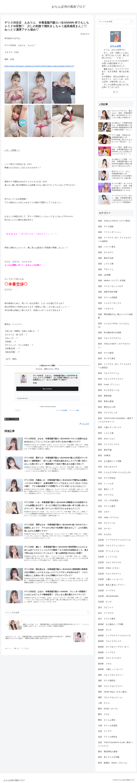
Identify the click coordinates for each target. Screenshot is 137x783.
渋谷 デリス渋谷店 (12, 419)
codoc (77, 410)
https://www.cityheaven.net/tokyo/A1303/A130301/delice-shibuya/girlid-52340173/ (39, 66)
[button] (88, 612)
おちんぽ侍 (64, 410)
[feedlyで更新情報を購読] (114, 91)
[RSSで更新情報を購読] (117, 91)
